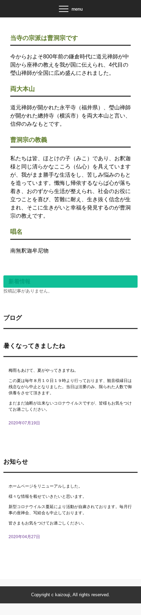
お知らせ (15, 461)
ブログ (12, 317)
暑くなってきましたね (34, 345)
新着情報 (19, 281)
